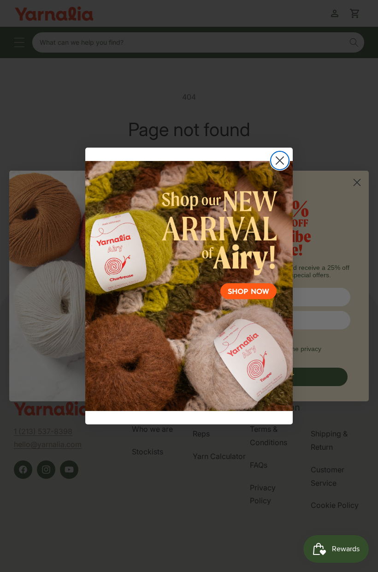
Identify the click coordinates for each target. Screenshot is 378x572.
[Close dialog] (280, 160)
